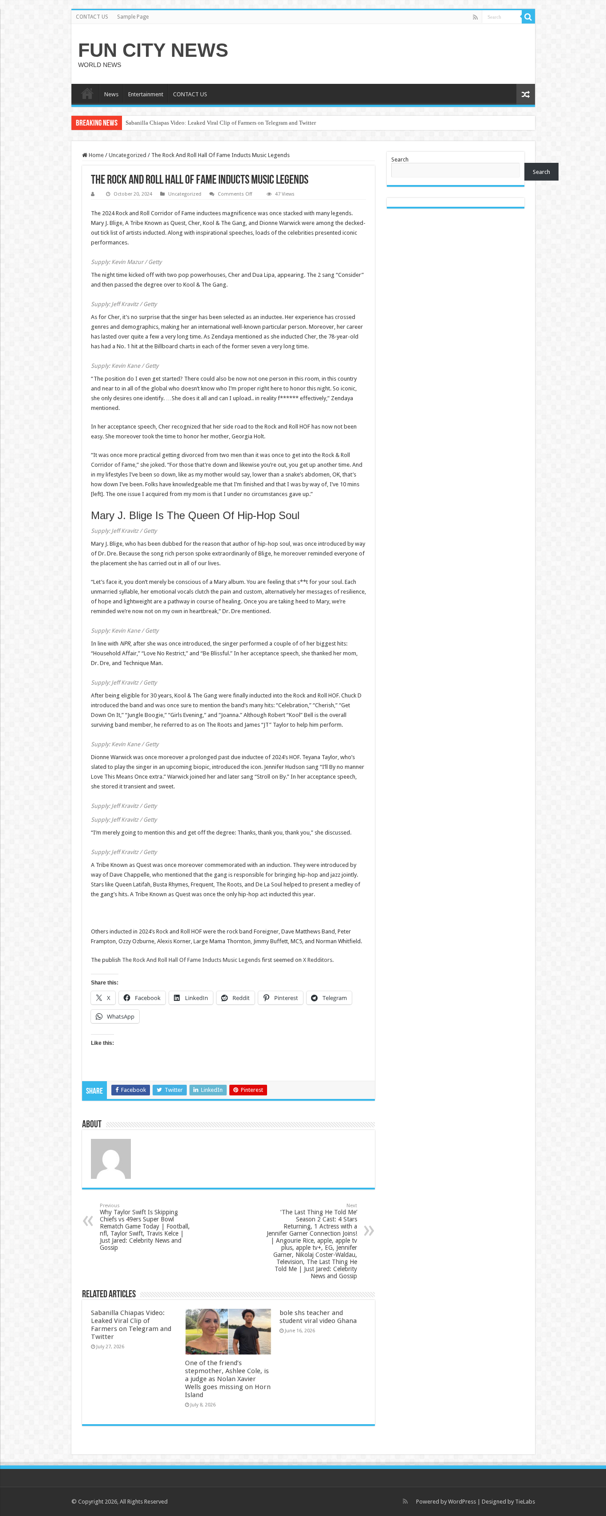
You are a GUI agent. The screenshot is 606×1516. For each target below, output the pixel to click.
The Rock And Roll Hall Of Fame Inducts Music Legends (191, 960)
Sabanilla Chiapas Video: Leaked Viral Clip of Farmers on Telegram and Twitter (221, 122)
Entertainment (145, 94)
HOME (87, 93)
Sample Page (133, 17)
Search (400, 159)
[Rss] (475, 17)
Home (95, 155)
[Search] (528, 17)
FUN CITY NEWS (153, 50)
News (111, 94)
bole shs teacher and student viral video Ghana (318, 1317)
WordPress (462, 1501)
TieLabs (525, 1501)
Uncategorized (127, 155)
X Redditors (317, 960)
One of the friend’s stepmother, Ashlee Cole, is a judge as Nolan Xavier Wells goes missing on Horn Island (228, 1379)
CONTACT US (92, 17)
